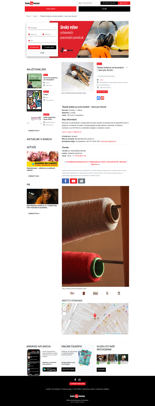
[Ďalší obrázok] (124, 212)
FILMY (104, 9)
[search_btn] (80, 3)
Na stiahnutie (56, 333)
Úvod (28, 16)
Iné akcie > (46, 114)
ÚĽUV (101, 80)
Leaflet (107, 277)
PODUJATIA (50, 9)
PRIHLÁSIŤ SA (80, 156)
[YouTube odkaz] (74, 182)
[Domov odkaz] (81, 182)
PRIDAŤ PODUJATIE (109, 3)
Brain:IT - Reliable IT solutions (77, 346)
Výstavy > (46, 91)
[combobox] (43, 27)
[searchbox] (38, 40)
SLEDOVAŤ (101, 313)
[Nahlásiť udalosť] (127, 68)
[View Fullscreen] (64, 257)
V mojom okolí (49, 47)
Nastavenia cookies (88, 333)
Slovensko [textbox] (33, 28)
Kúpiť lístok (102, 92)
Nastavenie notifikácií (102, 333)
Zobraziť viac (33, 130)
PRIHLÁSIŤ (124, 3)
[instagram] (79, 323)
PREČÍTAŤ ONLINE (68, 313)
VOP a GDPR (77, 333)
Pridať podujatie (67, 333)
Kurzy (35, 16)
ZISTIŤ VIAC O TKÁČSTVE (71, 132)
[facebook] (75, 323)
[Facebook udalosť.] (65, 182)
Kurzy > (45, 74)
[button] (123, 39)
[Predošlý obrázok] (67, 212)
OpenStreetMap (116, 277)
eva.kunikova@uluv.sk (108, 141)
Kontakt (48, 333)
